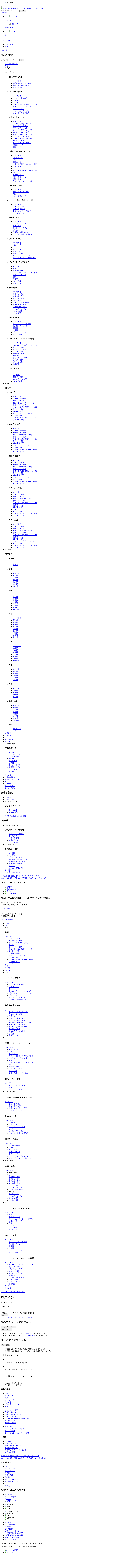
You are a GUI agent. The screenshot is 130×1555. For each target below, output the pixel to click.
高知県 (15, 697)
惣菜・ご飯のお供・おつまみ (23, 403)
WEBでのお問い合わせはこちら (35, 878)
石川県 (15, 624)
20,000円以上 (17, 381)
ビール (15, 230)
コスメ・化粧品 (18, 360)
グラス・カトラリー (20, 332)
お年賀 (11, 771)
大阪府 (15, 654)
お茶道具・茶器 (18, 270)
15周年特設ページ (11, 777)
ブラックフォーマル (20, 358)
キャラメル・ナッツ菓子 (22, 111)
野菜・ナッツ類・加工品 (22, 211)
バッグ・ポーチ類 (19, 349)
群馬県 (15, 601)
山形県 (15, 584)
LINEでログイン (6, 1329)
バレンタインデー (15, 754)
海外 (14, 731)
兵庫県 (15, 656)
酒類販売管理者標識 (16, 863)
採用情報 (8, 870)
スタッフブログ (10, 799)
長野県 (15, 631)
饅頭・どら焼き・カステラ (22, 130)
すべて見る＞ (14, 1194)
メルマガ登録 (14, 842)
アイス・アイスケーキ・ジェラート (26, 104)
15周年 (7, 923)
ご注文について (10, 1443)
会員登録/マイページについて (15, 1450)
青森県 (15, 575)
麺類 (14, 194)
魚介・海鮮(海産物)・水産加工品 (25, 170)
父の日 (11, 763)
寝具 (14, 277)
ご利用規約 (13, 855)
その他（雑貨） (14, 1200)
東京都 (15, 607)
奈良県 (15, 658)
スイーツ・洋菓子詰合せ (22, 113)
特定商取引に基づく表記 (14, 1533)
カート (7, 46)
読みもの (8, 797)
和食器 (15, 328)
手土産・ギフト (10, 739)
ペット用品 (17, 281)
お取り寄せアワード (12, 779)
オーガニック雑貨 (19, 309)
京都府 (15, 652)
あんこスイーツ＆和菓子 (22, 143)
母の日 (11, 758)
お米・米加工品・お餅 (21, 192)
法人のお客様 (10, 788)
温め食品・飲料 (18, 300)
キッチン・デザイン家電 (22, 324)
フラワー (16, 279)
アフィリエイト (10, 1539)
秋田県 (15, 582)
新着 (6, 66)
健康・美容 (9, 1426)
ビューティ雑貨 (18, 362)
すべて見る (17, 81)
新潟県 (15, 620)
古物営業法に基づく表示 (18, 861)
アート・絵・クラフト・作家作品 (25, 273)
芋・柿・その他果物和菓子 (22, 138)
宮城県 (15, 580)
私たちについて (14, 872)
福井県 (15, 626)
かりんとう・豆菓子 (20, 126)
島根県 (15, 673)
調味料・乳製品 (18, 411)
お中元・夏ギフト (15, 765)
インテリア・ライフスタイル (23, 413)
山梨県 (15, 629)
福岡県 (15, 707)
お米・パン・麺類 (19, 405)
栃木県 (15, 599)
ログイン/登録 (6, 41)
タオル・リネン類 (19, 275)
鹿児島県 (16, 720)
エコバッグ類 (18, 351)
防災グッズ (17, 283)
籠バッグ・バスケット (21, 347)
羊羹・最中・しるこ (20, 128)
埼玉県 (15, 603)
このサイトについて (16, 834)
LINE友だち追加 (7, 920)
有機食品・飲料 (18, 296)
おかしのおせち (18, 87)
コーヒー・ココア (19, 224)
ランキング (9, 735)
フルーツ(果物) (18, 207)
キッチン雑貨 (18, 334)
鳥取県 (15, 671)
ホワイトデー (14, 756)
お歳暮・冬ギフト (15, 767)
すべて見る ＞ (14, 1175)
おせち (11, 752)
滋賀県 (15, 650)
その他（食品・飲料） (17, 1189)
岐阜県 (15, 633)
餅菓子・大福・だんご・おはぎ (24, 134)
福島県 (15, 586)
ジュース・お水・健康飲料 (22, 234)
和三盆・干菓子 (18, 141)
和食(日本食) (17, 162)
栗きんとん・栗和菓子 (21, 136)
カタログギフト (18, 420)
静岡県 (15, 635)
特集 (6, 737)
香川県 (15, 692)
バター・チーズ (18, 245)
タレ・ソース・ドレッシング (23, 256)
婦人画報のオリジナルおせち (23, 83)
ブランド (8, 733)
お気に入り (9, 44)
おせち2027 (13, 810)
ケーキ (15, 102)
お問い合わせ (14, 840)
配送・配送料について (13, 1446)
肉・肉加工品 (18, 158)
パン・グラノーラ (19, 196)
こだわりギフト (10, 1400)
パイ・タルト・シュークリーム (24, 107)
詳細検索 (4, 13)
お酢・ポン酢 (18, 253)
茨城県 (15, 597)
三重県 (15, 648)
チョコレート (18, 100)
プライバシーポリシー (17, 857)
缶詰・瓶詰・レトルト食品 (22, 181)
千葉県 (15, 605)
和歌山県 (16, 660)
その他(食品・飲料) (20, 307)
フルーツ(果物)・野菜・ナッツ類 (25, 407)
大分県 (15, 716)
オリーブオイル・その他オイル (24, 258)
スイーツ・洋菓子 (19, 398)
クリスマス (13, 769)
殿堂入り (8, 781)
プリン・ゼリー (18, 109)
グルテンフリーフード (21, 302)
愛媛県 (15, 695)
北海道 (15, 565)
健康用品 (16, 364)
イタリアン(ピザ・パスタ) (22, 166)
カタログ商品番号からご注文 (15, 816)
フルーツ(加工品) (19, 209)
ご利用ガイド (14, 836)
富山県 (15, 622)
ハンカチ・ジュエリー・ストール (25, 345)
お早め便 (8, 783)
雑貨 (14, 268)
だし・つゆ (17, 249)
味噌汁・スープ (18, 175)
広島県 (15, 678)
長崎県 (15, 712)
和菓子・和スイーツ (20, 401)
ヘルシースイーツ (19, 304)
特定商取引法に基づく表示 (18, 859)
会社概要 (12, 853)
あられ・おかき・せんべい (22, 124)
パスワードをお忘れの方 (10, 1317)
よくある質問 (14, 838)
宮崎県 (15, 718)
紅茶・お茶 (17, 226)
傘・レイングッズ (19, 353)
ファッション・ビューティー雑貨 (25, 418)
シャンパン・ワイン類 (21, 228)
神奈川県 (16, 609)
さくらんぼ (13, 761)
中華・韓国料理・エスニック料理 (25, 164)
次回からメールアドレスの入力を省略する (18, 1313)
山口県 (15, 680)
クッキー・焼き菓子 (20, 98)
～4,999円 (16, 375)
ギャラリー (9, 1286)
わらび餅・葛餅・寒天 (21, 132)
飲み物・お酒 (18, 409)
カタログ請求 (14, 812)
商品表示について (11, 1448)
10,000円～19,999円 (20, 379)
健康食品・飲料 (18, 294)
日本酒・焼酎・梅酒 (20, 232)
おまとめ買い (10, 786)
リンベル (12, 866)
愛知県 (15, 637)
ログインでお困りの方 (27, 1317)
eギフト (7, 741)
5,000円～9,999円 (19, 377)
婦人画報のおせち (11, 64)
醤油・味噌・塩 (18, 251)
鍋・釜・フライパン (20, 326)
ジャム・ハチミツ (19, 213)
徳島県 (15, 690)
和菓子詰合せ (18, 147)
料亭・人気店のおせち (21, 85)
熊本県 (15, 714)
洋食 (14, 160)
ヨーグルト (17, 247)
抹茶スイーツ (18, 145)
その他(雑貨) (17, 313)
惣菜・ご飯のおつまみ (13, 1414)
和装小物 (16, 356)
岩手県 (15, 578)
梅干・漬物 (17, 179)
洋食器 (15, 330)
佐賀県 (15, 710)
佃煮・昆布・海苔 (19, 177)
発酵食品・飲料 (18, 298)
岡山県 (15, 675)
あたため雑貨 (18, 311)
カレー (15, 168)
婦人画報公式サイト (16, 868)
